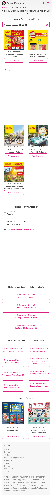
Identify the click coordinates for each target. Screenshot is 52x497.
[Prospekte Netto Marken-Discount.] (38, 40)
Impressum (8, 468)
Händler (7, 449)
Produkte (7, 454)
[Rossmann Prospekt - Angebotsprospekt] (39, 413)
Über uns (7, 463)
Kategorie (8, 452)
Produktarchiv (9, 460)
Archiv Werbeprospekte (14, 457)
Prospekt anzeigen (14, 60)
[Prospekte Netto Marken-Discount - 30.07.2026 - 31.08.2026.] (14, 135)
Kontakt (7, 466)
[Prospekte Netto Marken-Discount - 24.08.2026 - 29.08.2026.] (14, 40)
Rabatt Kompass (15, 3)
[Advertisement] (26, 97)
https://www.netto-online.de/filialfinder (21, 229)
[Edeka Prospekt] (13, 413)
